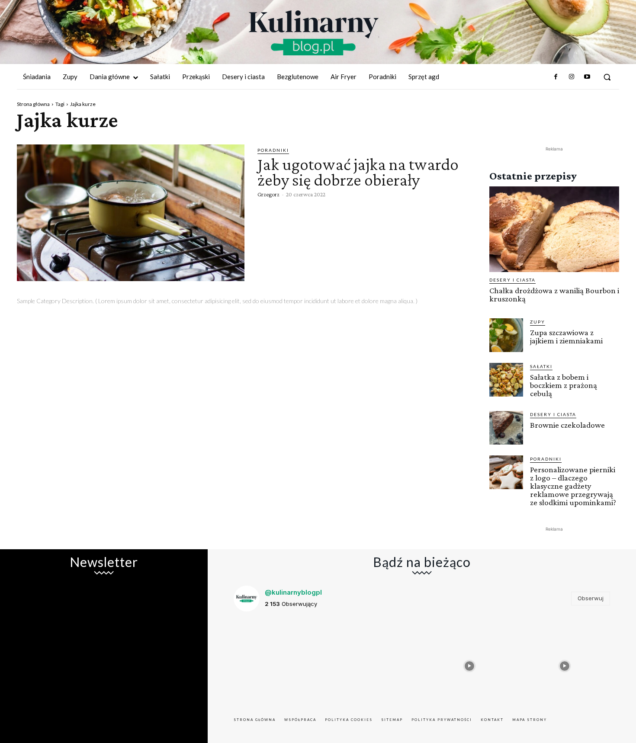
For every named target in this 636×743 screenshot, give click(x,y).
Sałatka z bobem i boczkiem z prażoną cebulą (563, 385)
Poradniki (273, 150)
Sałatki (541, 366)
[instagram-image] (279, 663)
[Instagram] (571, 77)
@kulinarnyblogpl (293, 592)
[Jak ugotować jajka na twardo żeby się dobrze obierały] (130, 212)
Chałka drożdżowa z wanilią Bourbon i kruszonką (554, 294)
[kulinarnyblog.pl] (313, 32)
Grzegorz (268, 194)
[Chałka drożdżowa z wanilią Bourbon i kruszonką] (554, 229)
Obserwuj (591, 598)
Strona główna (33, 104)
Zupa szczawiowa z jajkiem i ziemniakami (566, 336)
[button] (607, 77)
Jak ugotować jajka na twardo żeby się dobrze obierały (358, 171)
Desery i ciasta (512, 279)
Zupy (537, 321)
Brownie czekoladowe (567, 424)
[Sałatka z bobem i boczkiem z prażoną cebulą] (506, 380)
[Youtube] (587, 77)
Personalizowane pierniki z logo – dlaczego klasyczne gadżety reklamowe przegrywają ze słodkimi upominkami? (573, 486)
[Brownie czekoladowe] (506, 428)
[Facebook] (555, 77)
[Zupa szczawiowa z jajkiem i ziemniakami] (506, 335)
